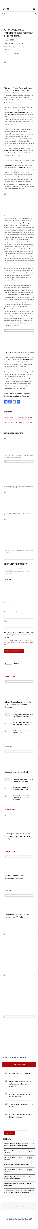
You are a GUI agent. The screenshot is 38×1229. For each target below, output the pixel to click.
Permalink (15, 53)
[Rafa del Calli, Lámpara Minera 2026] (7, 733)
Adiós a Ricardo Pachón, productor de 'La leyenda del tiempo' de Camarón (18, 704)
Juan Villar (19, 422)
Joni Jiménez (9, 422)
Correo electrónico (10, 612)
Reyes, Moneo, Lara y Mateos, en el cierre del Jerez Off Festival (18, 551)
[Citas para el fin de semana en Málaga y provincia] (7, 716)
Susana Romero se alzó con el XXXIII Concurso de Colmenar (23, 797)
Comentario (8, 579)
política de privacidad (11, 642)
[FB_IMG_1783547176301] (19, 1017)
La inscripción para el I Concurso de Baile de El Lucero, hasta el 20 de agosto (18, 836)
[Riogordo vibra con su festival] (19, 759)
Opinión (16, 47)
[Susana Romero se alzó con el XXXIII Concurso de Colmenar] (7, 798)
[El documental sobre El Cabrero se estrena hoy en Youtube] (19, 903)
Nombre (7, 603)
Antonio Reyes (9, 418)
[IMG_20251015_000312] (19, 934)
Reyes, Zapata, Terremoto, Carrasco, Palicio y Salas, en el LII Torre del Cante (19, 487)
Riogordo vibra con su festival (21, 662)
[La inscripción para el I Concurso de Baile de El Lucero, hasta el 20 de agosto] (19, 822)
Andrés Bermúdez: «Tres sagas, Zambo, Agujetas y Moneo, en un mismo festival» (18, 456)
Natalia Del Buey (17, 43)
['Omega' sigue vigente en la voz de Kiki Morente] (7, 781)
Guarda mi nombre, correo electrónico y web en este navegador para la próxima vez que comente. (19, 635)
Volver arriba (20, 1206)
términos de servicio (26, 642)
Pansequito (29, 422)
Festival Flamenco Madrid (24, 418)
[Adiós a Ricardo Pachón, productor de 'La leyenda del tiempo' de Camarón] (19, 689)
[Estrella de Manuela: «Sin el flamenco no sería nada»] (19, 863)
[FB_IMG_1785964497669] (19, 976)
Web (5, 621)
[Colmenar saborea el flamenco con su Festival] (7, 789)
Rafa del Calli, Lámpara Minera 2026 (16, 1164)
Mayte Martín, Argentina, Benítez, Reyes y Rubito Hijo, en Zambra (18, 514)
